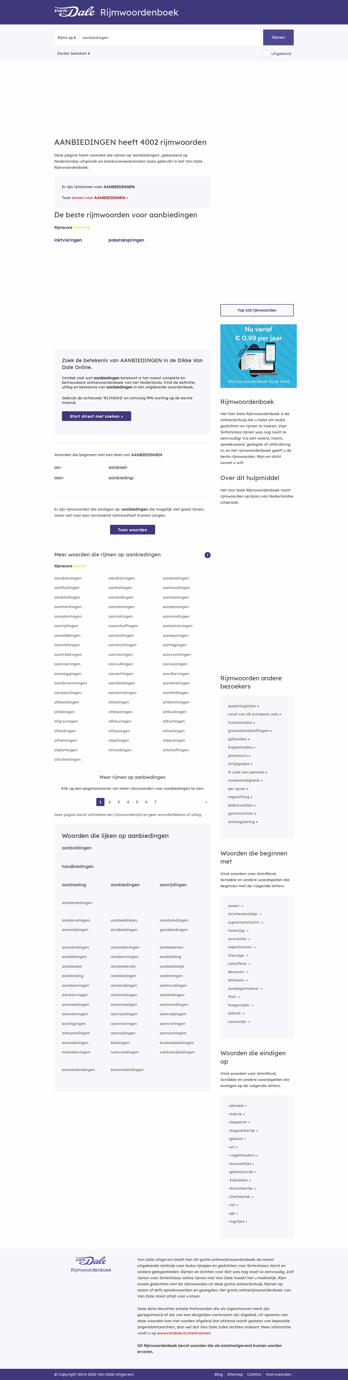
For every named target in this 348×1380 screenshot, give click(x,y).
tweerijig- (237, 930)
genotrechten (240, 813)
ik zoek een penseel (246, 772)
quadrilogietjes (242, 705)
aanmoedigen (124, 1004)
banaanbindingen (78, 1069)
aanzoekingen (75, 1042)
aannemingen (122, 606)
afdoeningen (120, 711)
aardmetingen (176, 683)
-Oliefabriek (239, 1196)
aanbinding (72, 975)
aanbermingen (124, 956)
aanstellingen (67, 644)
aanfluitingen (66, 587)
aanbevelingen (76, 920)
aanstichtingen (123, 644)
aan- (59, 477)
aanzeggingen (67, 673)
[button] (208, 554)
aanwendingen (76, 1033)
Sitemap (235, 1374)
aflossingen (119, 730)
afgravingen (66, 721)
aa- (58, 467)
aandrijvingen (122, 578)
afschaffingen (176, 750)
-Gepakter (237, 1122)
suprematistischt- (244, 922)
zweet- (234, 905)
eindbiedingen (124, 929)
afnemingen (65, 740)
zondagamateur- (244, 988)
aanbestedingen (77, 902)
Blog (219, 1374)
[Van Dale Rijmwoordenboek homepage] (77, 12)
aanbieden (72, 966)
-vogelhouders (241, 1155)
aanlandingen (124, 994)
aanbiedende (123, 966)
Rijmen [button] (278, 37)
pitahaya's (238, 755)
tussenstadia (240, 722)
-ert (231, 1147)
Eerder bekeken (72, 53)
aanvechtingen (177, 654)
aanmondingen (174, 1004)
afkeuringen (120, 721)
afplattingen (66, 750)
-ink (231, 1204)
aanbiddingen (76, 847)
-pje (231, 1213)
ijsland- (235, 1013)
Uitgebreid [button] (281, 53)
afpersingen (174, 740)
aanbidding (170, 956)
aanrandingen (176, 616)
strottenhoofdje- (243, 913)
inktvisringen (68, 240)
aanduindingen (174, 920)
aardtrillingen (176, 692)
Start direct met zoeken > (96, 416)
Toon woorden (132, 529)
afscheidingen (67, 759)
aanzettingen (121, 673)
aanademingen (125, 947)
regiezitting (238, 796)
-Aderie (235, 1113)
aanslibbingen (67, 635)
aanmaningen (176, 597)
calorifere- (238, 963)
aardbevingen (176, 673)
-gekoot (235, 1138)
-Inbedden (238, 1180)
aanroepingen (173, 1013)
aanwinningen (173, 1033)
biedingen (120, 1042)
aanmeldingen (75, 1004)
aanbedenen (171, 947)
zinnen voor (98, 197)
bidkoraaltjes (240, 805)
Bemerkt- (237, 971)
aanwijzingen (175, 663)
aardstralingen (123, 692)
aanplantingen (68, 616)
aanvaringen (121, 654)
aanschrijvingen (178, 625)
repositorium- (240, 947)
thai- (232, 996)
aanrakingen (121, 616)
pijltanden (237, 739)
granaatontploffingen (248, 730)
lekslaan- (236, 980)
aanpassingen (176, 606)
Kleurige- (236, 955)
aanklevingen (75, 994)
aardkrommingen (70, 683)
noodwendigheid (243, 780)
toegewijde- (239, 1005)
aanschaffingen (123, 625)
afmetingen (174, 730)
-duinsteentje (240, 1188)
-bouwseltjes (239, 1163)
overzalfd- (237, 938)
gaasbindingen (174, 929)
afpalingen (119, 740)
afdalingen (119, 702)
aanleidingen (121, 597)
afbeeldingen (66, 702)
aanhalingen (120, 587)
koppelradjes (240, 747)
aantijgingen (175, 644)
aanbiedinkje (172, 966)
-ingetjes (236, 1221)
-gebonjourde (240, 1171)
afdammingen (176, 702)
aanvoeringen (67, 663)
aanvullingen (121, 663)
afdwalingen (174, 711)
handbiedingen (78, 866)
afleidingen (65, 730)
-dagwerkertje (241, 1130)
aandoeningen (68, 578)
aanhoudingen (176, 587)
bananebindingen (127, 1069)
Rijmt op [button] (65, 37)
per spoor (236, 788)
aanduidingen (176, 578)
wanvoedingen (125, 1052)
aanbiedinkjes (124, 920)
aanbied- (118, 467)
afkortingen (174, 721)
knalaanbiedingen (177, 1042)
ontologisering (241, 821)
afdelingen (64, 711)
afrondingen (120, 750)
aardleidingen (122, 683)
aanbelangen (74, 956)
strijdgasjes (238, 763)
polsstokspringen (126, 240)
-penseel (236, 1105)
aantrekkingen (68, 654)
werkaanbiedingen (177, 1052)
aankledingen (67, 597)
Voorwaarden (278, 1374)
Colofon (254, 1374)
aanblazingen (123, 975)
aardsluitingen (68, 692)
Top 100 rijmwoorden (257, 310)
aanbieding (74, 884)
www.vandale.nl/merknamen (184, 1333)
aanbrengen (171, 975)
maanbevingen (76, 1052)
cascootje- (237, 1021)
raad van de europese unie (253, 714)
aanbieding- (122, 477)
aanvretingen (172, 1023)
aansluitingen (121, 635)
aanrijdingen (66, 625)
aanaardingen (75, 947)
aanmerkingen (68, 606)
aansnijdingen (75, 929)
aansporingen (176, 635)
